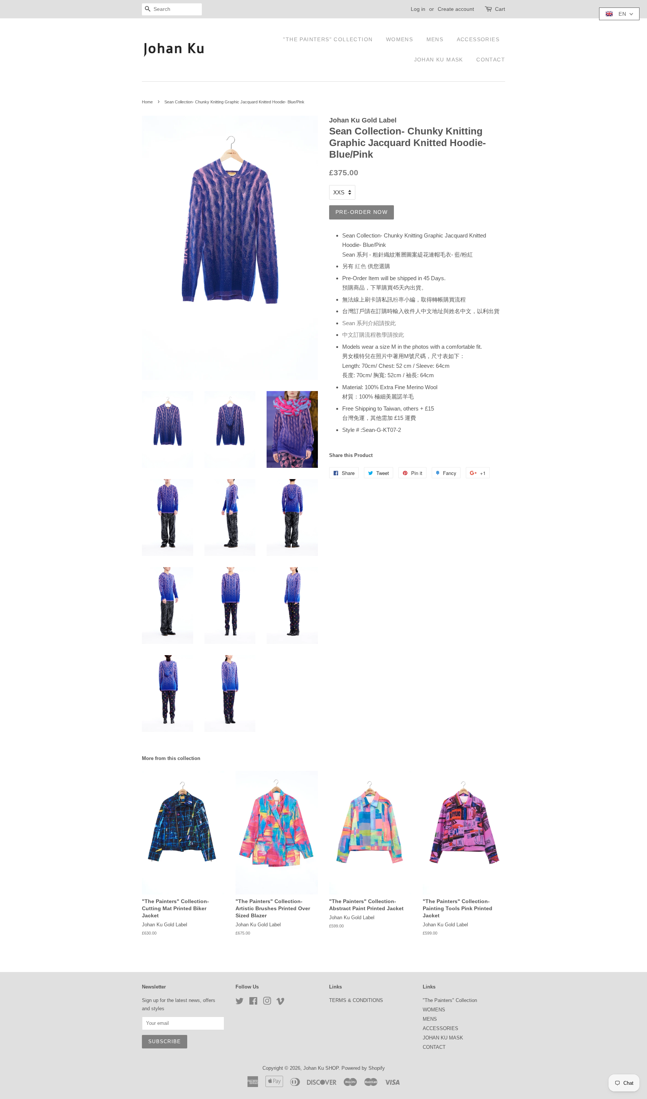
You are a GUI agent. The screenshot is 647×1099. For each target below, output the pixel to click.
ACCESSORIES (478, 39)
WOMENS (399, 39)
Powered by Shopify (363, 1068)
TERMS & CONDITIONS (356, 1000)
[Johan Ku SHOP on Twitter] (240, 1002)
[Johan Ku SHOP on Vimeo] (280, 1002)
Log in (418, 9)
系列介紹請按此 (369, 323)
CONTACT (490, 60)
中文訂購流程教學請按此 (373, 334)
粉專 (398, 299)
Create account (456, 9)
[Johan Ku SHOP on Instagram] (267, 1002)
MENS (435, 39)
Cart (500, 9)
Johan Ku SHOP (320, 1068)
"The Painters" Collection (328, 39)
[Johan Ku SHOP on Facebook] (253, 1002)
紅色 (360, 266)
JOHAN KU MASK (438, 60)
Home (147, 102)
